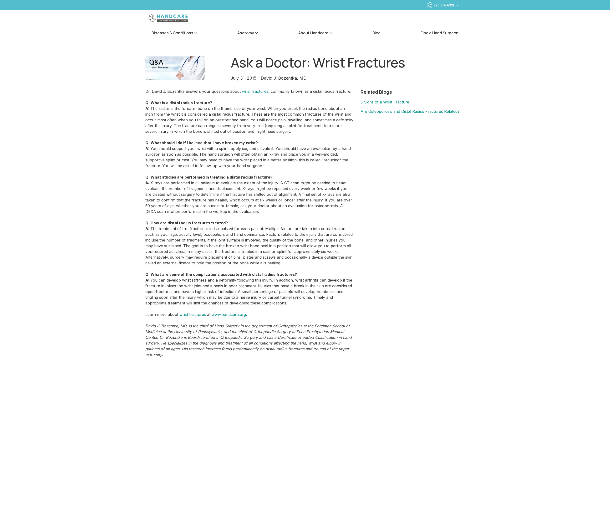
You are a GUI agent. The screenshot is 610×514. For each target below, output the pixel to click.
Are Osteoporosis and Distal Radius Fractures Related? (410, 111)
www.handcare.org (229, 314)
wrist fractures (255, 91)
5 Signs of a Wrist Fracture (385, 102)
